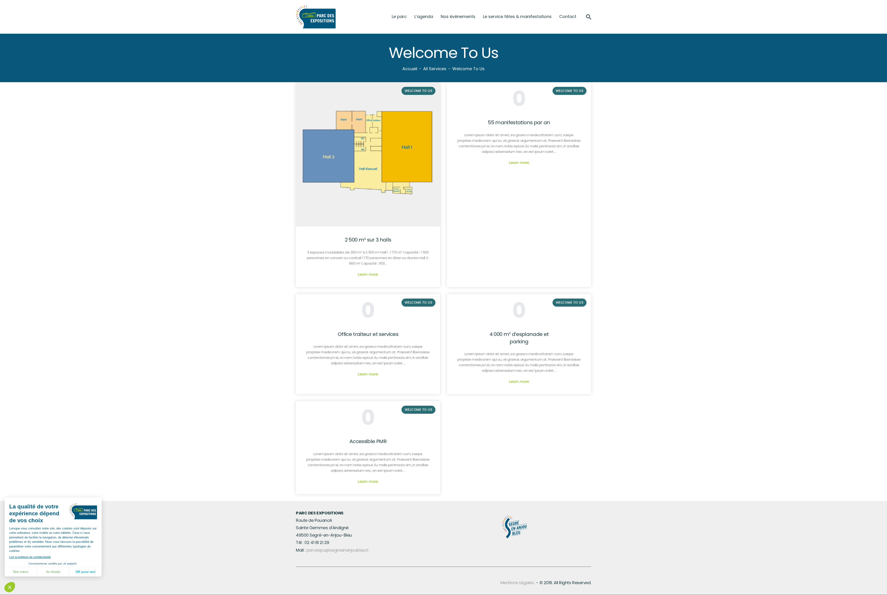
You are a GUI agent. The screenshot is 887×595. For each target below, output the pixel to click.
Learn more (368, 275)
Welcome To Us (569, 91)
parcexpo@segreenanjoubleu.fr (338, 550)
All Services (434, 69)
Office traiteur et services (368, 334)
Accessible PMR (367, 441)
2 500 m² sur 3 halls (368, 239)
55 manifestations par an (519, 122)
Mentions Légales (517, 583)
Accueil (409, 69)
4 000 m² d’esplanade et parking (519, 338)
